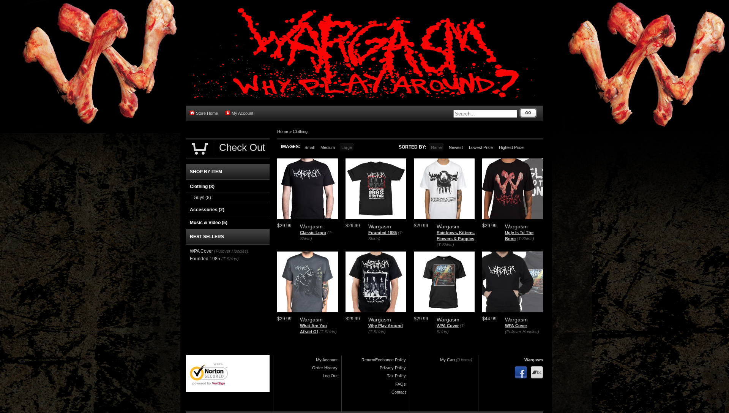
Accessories (207, 209)
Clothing (300, 131)
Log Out (330, 375)
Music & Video (208, 222)
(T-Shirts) (445, 244)
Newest (456, 147)
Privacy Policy (393, 368)
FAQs (400, 384)
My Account (242, 113)
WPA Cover (448, 325)
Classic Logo (313, 232)
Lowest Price (481, 147)
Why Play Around (385, 325)
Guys (202, 197)
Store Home (207, 113)
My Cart (447, 360)
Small (309, 147)
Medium (327, 147)
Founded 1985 (382, 232)
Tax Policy (396, 375)
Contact (398, 392)
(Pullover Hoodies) (522, 331)
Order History (325, 368)
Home (282, 131)
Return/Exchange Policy (383, 360)
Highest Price (511, 147)
